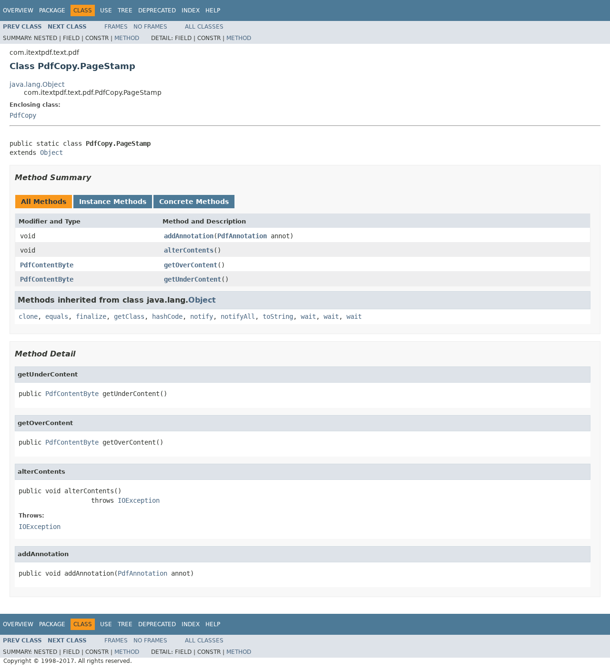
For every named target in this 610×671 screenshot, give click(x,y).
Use (106, 10)
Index (191, 10)
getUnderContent (192, 279)
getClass (129, 316)
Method (126, 38)
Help (212, 10)
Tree (125, 10)
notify (201, 316)
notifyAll (238, 316)
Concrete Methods (194, 201)
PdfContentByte (46, 265)
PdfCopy (23, 115)
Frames (116, 26)
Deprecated (157, 10)
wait (308, 316)
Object (51, 152)
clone (28, 316)
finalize (91, 316)
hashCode (167, 316)
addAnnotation (189, 236)
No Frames (150, 26)
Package (52, 10)
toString (278, 316)
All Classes (204, 26)
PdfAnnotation (242, 236)
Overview (18, 10)
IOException (139, 500)
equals (56, 316)
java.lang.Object (37, 84)
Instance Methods (112, 201)
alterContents (189, 250)
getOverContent (190, 265)
